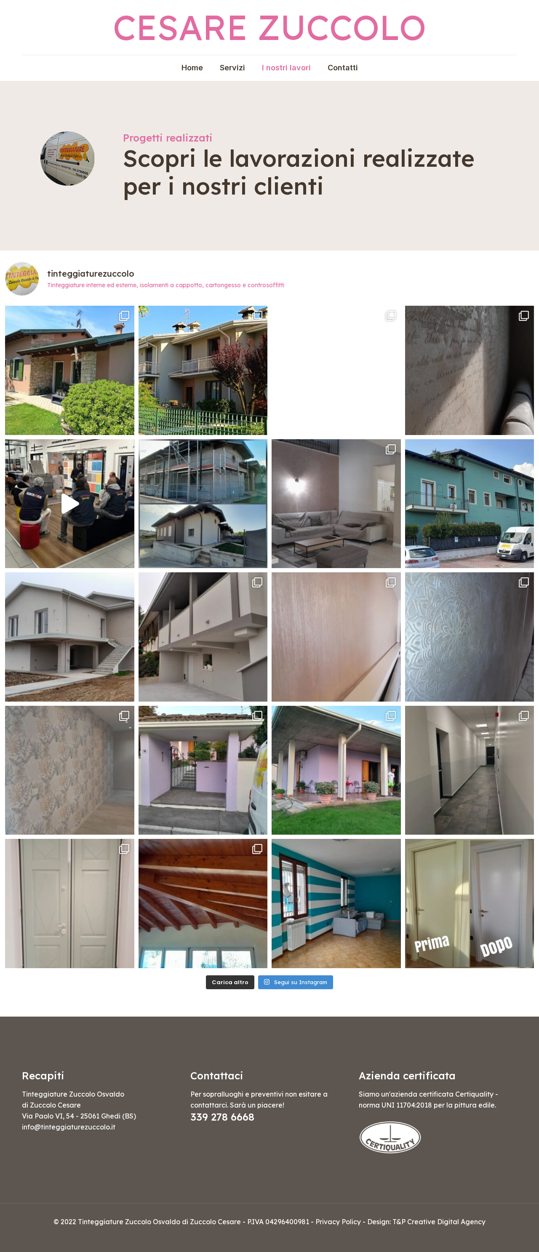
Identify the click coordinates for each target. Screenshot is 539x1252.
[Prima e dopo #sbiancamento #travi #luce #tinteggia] (203, 903)
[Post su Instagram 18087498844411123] (469, 637)
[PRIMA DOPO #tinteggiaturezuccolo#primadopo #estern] (336, 770)
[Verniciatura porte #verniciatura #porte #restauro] (469, 903)
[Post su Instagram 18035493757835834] (203, 637)
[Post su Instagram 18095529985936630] (469, 370)
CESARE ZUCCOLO (269, 27)
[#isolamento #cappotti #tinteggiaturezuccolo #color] (69, 637)
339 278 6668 (222, 1117)
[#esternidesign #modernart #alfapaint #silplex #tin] (336, 370)
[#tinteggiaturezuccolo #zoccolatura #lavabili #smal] (469, 770)
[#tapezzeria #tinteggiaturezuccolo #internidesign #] (69, 770)
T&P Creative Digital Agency (439, 1221)
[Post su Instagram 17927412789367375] (69, 370)
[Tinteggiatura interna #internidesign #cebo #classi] (336, 504)
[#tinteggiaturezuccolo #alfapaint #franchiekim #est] (469, 504)
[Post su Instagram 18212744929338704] (203, 370)
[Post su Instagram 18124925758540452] (69, 504)
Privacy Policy (338, 1221)
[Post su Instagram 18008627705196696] (336, 637)
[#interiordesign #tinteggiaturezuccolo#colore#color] (336, 903)
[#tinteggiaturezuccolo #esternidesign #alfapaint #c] (203, 504)
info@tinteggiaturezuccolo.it (68, 1127)
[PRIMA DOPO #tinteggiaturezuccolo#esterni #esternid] (203, 770)
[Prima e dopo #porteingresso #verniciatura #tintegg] (69, 903)
